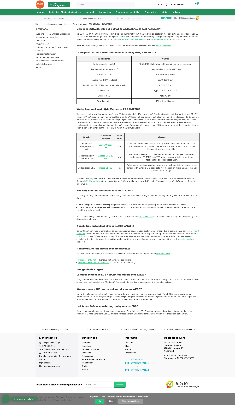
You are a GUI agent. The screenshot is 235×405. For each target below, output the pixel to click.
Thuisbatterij (151, 12)
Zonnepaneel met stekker (128, 12)
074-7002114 (48, 346)
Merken (128, 349)
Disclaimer (40, 40)
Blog (127, 346)
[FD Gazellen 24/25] (142, 365)
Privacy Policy (42, 44)
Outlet (165, 12)
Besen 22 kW (105, 168)
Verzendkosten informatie (47, 57)
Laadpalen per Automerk (52, 24)
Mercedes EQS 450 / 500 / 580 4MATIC (96, 24)
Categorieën (130, 352)
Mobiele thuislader (70, 12)
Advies (176, 12)
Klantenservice (178, 4)
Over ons (129, 342)
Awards (38, 67)
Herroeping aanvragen (49, 366)
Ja (100, 401)
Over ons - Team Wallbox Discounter (52, 34)
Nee (111, 401)
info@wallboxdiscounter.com (55, 349)
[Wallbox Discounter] (40, 4)
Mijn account (45, 363)
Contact (39, 50)
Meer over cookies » (130, 401)
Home (37, 24)
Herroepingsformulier (45, 54)
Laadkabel (89, 12)
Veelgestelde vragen (51, 342)
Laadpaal (39, 12)
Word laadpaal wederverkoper (49, 60)
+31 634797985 (49, 352)
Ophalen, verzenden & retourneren (51, 47)
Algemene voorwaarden (46, 37)
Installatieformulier (44, 64)
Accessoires (105, 12)
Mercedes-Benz (71, 24)
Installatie (54, 12)
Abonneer (119, 385)
